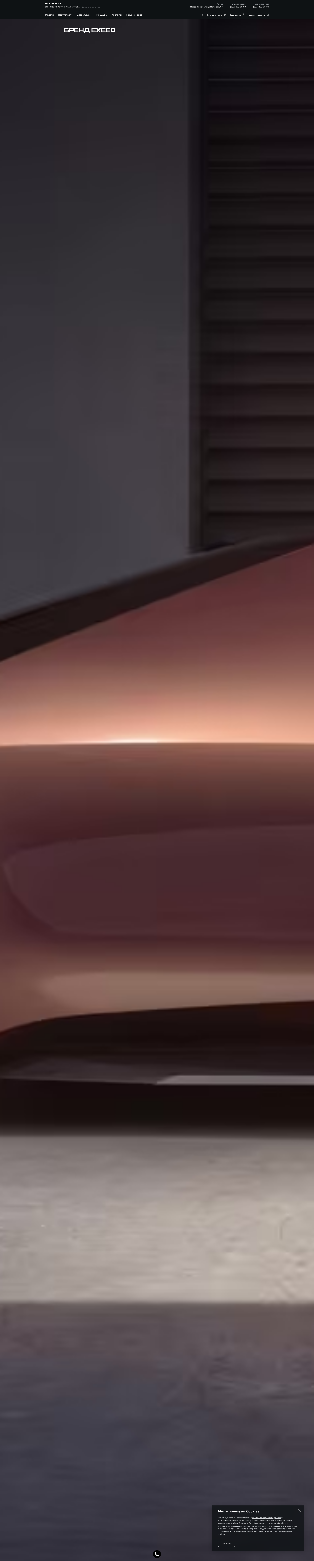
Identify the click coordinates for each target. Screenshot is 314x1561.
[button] (299, 1510)
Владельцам (83, 14)
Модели (49, 14)
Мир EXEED (101, 14)
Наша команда (134, 14)
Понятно (226, 1543)
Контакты (117, 14)
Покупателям (65, 14)
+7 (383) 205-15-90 (236, 7)
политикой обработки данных (266, 1517)
